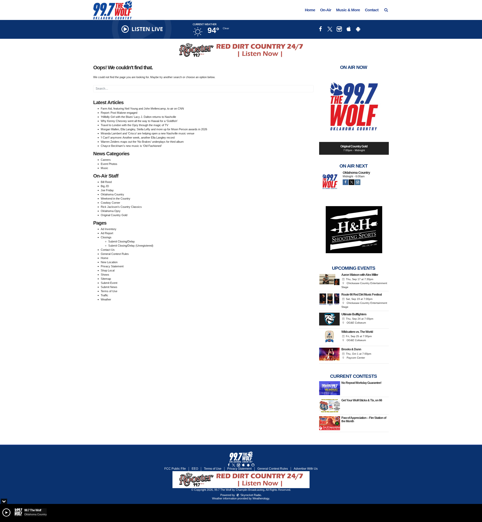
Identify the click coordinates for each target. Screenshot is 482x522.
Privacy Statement (112, 266)
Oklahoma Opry (110, 211)
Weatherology (260, 498)
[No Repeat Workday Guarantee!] (329, 388)
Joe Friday (107, 190)
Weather (106, 299)
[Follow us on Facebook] (229, 465)
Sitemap (106, 278)
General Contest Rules (115, 253)
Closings (106, 237)
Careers (106, 159)
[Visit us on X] (329, 29)
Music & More (348, 10)
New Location (109, 262)
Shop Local (107, 270)
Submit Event (109, 282)
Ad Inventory (108, 229)
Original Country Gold (114, 215)
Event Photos (109, 163)
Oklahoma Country (112, 194)
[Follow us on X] (233, 465)
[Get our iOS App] (243, 465)
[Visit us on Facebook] (320, 29)
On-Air (325, 10)
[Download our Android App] (358, 29)
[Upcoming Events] (329, 281)
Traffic (104, 295)
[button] (386, 10)
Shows (105, 274)
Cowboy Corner (110, 202)
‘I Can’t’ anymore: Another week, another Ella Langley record (138, 137)
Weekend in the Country (115, 198)
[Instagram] (357, 182)
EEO (195, 468)
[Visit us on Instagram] (339, 29)
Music (104, 168)
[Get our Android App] (248, 465)
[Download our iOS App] (348, 29)
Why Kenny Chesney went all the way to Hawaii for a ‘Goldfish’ (139, 121)
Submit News (109, 287)
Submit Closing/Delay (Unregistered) (130, 245)
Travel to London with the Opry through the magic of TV (134, 125)
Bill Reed (106, 182)
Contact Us (108, 249)
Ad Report (107, 233)
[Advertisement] (241, 50)
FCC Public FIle (175, 468)
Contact (371, 10)
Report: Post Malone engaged (119, 112)
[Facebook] (345, 182)
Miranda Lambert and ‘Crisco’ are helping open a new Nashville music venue (147, 133)
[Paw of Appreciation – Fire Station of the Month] (329, 423)
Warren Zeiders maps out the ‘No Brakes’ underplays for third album (142, 141)
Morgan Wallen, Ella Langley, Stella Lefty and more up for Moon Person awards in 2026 (154, 129)
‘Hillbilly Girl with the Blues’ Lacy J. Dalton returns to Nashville (138, 116)
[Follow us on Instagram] (238, 465)
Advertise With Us (306, 468)
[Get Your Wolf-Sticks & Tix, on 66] (329, 406)
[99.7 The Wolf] (115, 9)
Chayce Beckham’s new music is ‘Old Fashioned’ (131, 145)
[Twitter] (351, 182)
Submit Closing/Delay (121, 241)
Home (310, 10)
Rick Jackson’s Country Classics (121, 206)
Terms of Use (109, 291)
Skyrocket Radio (250, 495)
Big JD (105, 186)
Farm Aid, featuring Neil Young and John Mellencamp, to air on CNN (142, 108)
